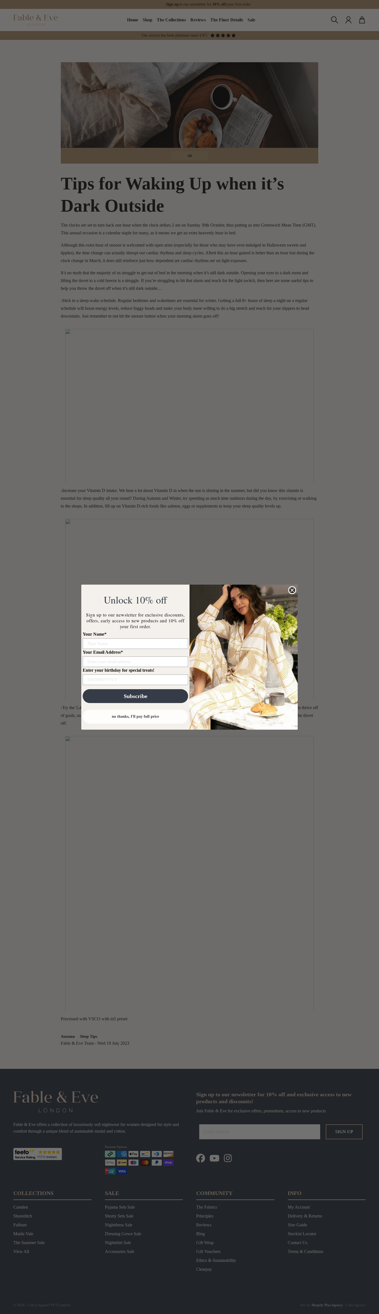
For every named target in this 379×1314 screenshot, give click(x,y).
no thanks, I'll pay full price (135, 716)
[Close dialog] (292, 590)
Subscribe (135, 696)
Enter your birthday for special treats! (118, 670)
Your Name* (95, 634)
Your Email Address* (103, 652)
